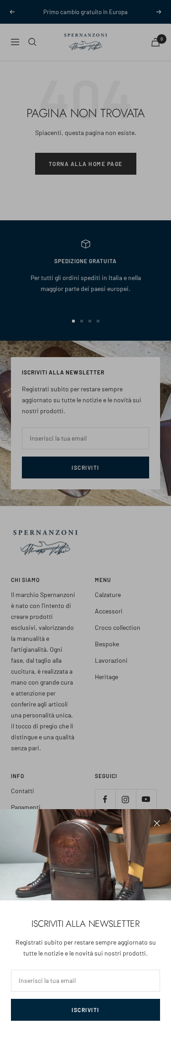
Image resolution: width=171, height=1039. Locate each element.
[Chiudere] (157, 823)
